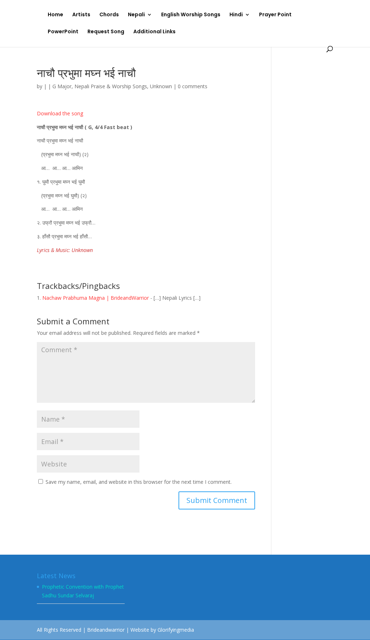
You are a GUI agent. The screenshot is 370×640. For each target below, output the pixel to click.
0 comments (192, 86)
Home (55, 15)
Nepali (136, 15)
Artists (81, 15)
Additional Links (154, 32)
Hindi (236, 15)
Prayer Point (275, 15)
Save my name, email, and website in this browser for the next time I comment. (139, 481)
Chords (109, 15)
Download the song (60, 113)
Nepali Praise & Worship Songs (110, 86)
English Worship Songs (190, 15)
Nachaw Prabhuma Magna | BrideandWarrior (95, 297)
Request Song (105, 32)
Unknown (161, 86)
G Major (62, 86)
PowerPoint (63, 32)
